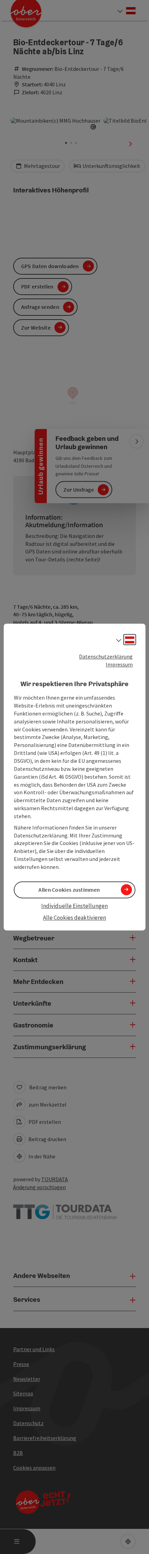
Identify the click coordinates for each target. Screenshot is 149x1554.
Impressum (119, 664)
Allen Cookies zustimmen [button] (69, 889)
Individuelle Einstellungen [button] (74, 906)
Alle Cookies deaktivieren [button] (74, 918)
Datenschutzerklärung (106, 656)
